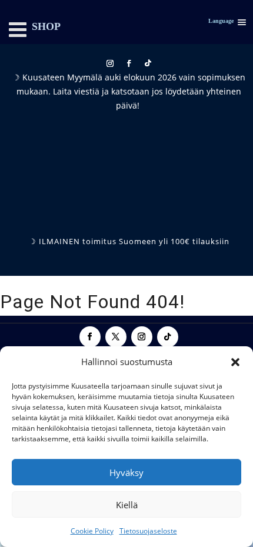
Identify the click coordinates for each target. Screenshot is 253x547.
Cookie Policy (92, 531)
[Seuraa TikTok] (148, 63)
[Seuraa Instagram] (110, 63)
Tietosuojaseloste (148, 531)
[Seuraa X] (115, 336)
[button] (235, 362)
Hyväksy (126, 472)
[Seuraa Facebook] (129, 63)
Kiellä (127, 505)
